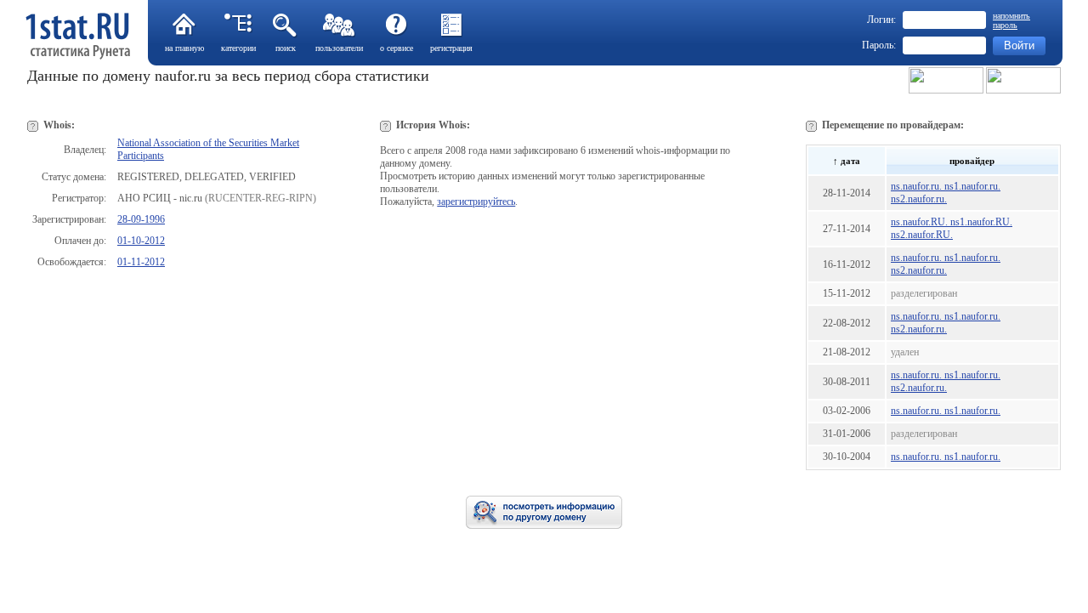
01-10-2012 (141, 241)
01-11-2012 (141, 262)
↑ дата (846, 161)
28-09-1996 (141, 219)
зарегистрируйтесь (476, 201)
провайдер (971, 161)
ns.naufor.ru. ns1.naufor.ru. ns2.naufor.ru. (945, 192)
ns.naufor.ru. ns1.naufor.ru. (945, 411)
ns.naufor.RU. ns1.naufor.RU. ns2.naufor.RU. (951, 228)
